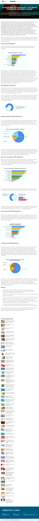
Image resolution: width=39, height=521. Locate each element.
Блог (20, 1)
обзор (9, 24)
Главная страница (4, 3)
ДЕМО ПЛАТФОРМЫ (12, 1)
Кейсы (17, 1)
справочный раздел (5, 25)
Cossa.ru (23, 310)
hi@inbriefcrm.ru (16, 514)
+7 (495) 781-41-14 (5, 514)
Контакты (25, 1)
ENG (35, 1)
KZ (36, 1)
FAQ (22, 1)
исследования (12, 37)
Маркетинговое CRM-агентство (14, 519)
